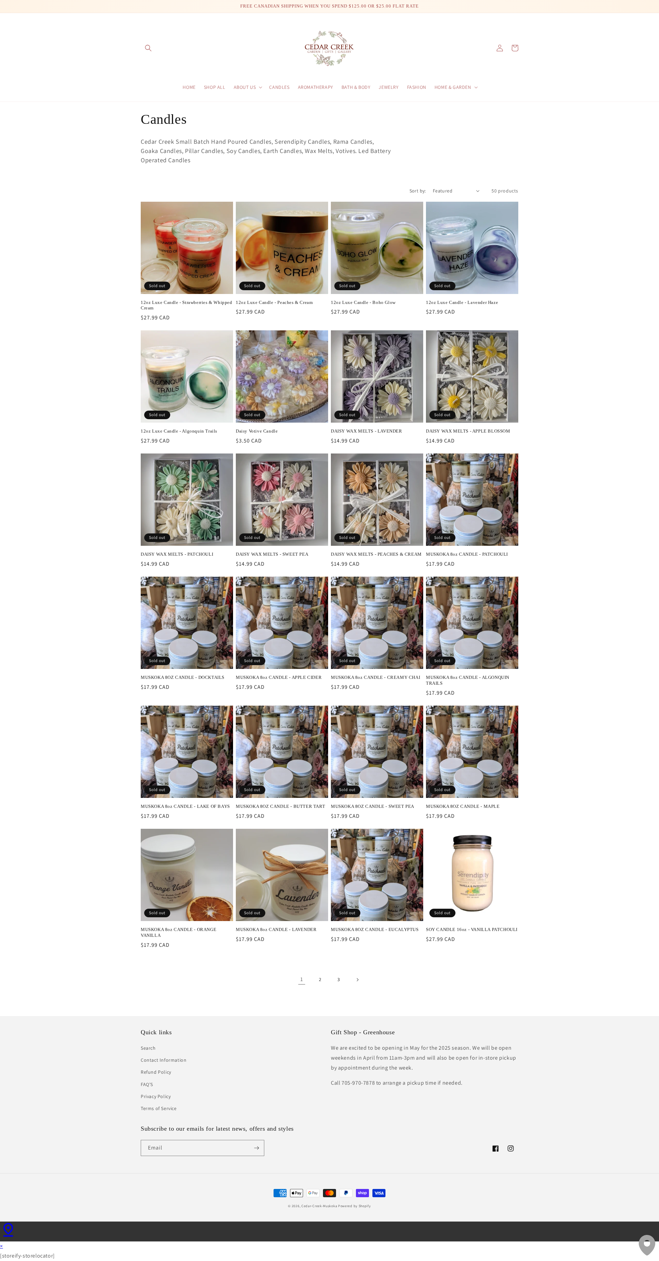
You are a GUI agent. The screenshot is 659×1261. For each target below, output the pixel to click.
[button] (148, 48)
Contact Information (163, 1060)
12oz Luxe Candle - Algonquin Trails (179, 431)
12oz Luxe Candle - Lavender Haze (462, 302)
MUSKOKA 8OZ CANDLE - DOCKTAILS (182, 677)
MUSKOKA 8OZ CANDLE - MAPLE (463, 806)
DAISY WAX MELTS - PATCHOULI (177, 554)
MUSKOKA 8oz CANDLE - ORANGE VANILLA (178, 932)
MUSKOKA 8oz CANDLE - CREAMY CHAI (375, 677)
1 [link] (301, 979)
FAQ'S (147, 1084)
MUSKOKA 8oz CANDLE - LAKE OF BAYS (185, 806)
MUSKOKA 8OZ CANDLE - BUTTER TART (280, 806)
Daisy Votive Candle (257, 431)
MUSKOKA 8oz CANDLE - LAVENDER (276, 929)
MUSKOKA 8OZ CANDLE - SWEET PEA (372, 806)
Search (148, 1048)
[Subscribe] (256, 1148)
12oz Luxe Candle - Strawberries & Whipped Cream (186, 305)
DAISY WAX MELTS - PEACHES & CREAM (376, 554)
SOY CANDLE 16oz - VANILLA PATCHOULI (472, 929)
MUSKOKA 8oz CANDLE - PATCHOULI (467, 554)
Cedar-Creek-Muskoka (319, 1206)
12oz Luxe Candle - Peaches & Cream (274, 302)
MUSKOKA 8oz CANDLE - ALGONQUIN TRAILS (467, 680)
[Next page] (357, 979)
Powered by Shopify (354, 1206)
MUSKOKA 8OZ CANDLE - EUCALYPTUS (375, 929)
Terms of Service (159, 1108)
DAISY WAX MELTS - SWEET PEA (272, 554)
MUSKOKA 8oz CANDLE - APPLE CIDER (279, 677)
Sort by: (417, 191)
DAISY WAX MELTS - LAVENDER (366, 431)
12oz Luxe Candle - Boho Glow (363, 302)
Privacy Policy (156, 1096)
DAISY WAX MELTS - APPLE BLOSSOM (468, 431)
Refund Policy (156, 1072)
